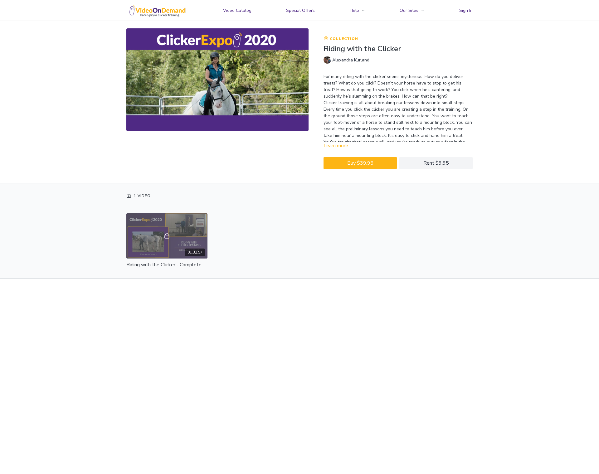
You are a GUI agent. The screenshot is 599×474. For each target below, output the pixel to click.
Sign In (466, 10)
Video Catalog (237, 10)
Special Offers (300, 10)
